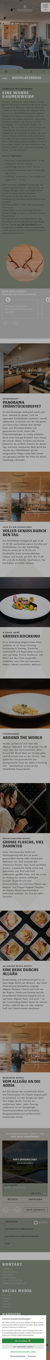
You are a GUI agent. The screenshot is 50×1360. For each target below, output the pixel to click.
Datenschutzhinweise (17, 1356)
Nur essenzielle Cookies (23, 1347)
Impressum (32, 1356)
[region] (23, 1328)
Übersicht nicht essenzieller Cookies (23, 1352)
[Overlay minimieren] (42, 1318)
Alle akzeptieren (21, 1341)
